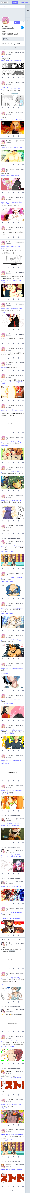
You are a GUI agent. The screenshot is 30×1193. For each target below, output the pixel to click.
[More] (23, 78)
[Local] (28, 11)
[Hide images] (3, 860)
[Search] (28, 7)
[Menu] (22, 22)
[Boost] (9, 78)
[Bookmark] (18, 78)
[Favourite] (13, 78)
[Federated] (28, 15)
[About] (28, 20)
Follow (17, 23)
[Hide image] (3, 64)
